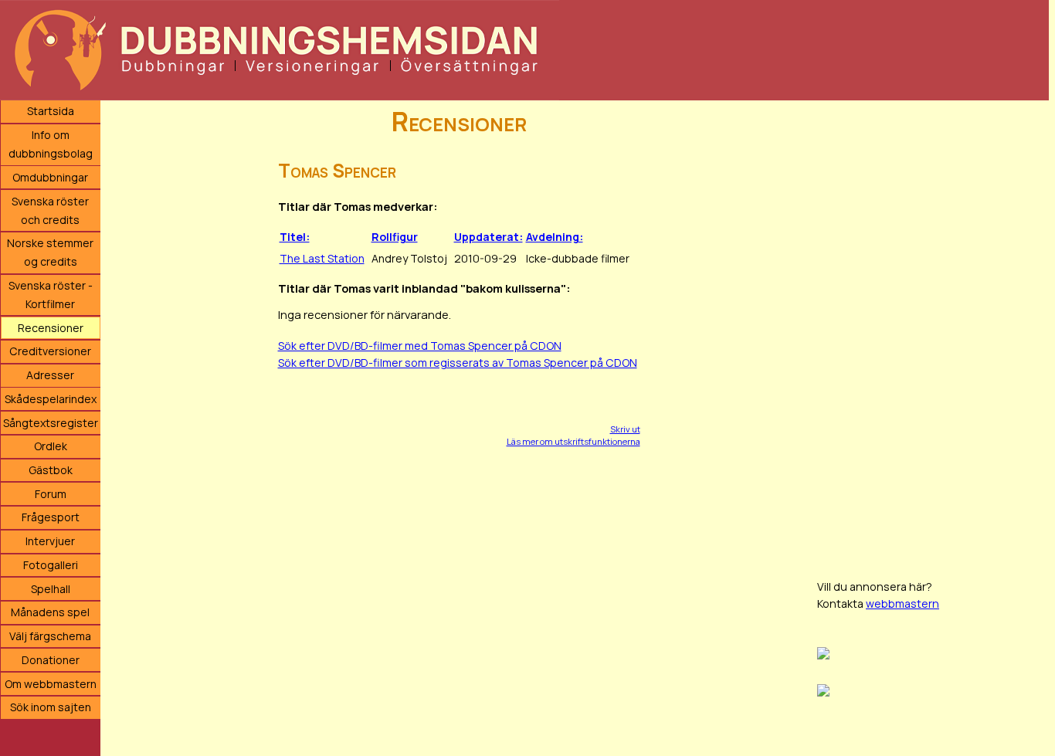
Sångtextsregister (50, 422)
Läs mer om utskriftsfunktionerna (573, 441)
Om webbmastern (51, 683)
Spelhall (50, 588)
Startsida (50, 110)
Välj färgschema (50, 636)
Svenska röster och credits (50, 210)
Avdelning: (554, 236)
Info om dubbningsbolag (50, 144)
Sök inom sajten (50, 707)
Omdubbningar (50, 177)
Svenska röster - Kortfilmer (50, 294)
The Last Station (322, 258)
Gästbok (51, 470)
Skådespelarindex (51, 399)
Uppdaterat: (488, 236)
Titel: (295, 236)
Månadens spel (50, 612)
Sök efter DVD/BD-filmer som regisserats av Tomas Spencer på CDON (457, 362)
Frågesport (51, 517)
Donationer (51, 660)
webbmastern (902, 603)
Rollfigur (394, 236)
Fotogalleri (50, 565)
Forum (50, 493)
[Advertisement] (933, 332)
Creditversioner (50, 351)
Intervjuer (50, 541)
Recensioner (50, 327)
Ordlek (50, 446)
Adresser (50, 375)
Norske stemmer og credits (50, 252)
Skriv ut (625, 429)
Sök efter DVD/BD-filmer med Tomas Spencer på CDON (419, 345)
